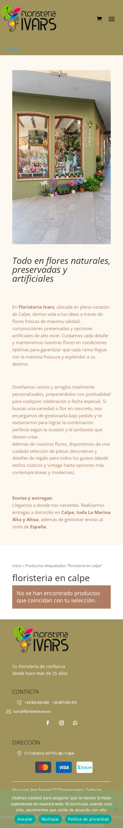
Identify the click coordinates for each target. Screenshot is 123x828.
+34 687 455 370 (64, 702)
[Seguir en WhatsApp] (75, 723)
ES (15, 48)
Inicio (17, 565)
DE (9, 48)
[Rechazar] (116, 809)
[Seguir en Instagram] (61, 723)
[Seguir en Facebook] (48, 723)
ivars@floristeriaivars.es (31, 711)
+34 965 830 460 (36, 702)
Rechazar (50, 819)
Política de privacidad (88, 819)
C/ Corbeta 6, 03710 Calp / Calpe (49, 753)
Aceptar (25, 819)
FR (3, 48)
